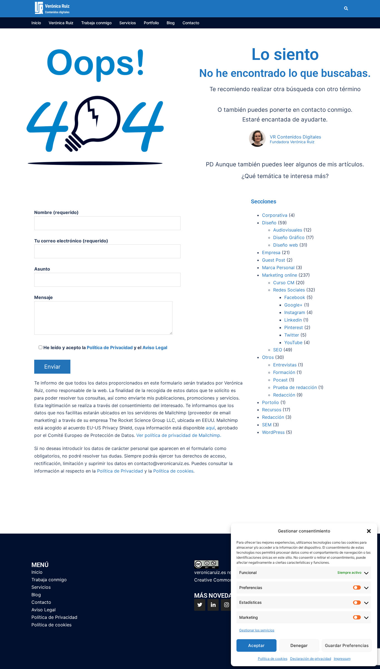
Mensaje (43, 297)
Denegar (299, 645)
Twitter (291, 335)
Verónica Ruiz (61, 22)
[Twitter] (199, 605)
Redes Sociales (289, 290)
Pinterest (293, 327)
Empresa (271, 252)
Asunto (42, 269)
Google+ (293, 305)
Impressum (342, 658)
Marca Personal (278, 267)
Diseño (269, 222)
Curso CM (283, 282)
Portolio (270, 402)
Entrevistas (285, 365)
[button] (369, 531)
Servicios (127, 22)
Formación (284, 372)
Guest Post (273, 260)
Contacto (190, 22)
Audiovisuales (287, 230)
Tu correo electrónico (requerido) (71, 241)
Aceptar (256, 645)
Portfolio (151, 22)
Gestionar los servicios (256, 630)
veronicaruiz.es (210, 572)
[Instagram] (226, 605)
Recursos (271, 409)
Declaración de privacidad (310, 658)
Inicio (36, 22)
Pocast (280, 380)
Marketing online (279, 275)
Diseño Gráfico (289, 237)
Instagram (294, 312)
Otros (268, 357)
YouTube (293, 342)
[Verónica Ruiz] (52, 8)
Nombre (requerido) (56, 212)
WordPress (273, 432)
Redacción (284, 395)
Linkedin (293, 320)
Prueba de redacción (295, 387)
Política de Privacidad (110, 347)
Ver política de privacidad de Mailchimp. (178, 435)
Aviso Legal (154, 347)
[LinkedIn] (213, 605)
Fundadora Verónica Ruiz (292, 142)
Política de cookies (272, 658)
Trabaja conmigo (96, 22)
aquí (210, 427)
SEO (277, 349)
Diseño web (285, 245)
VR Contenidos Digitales (295, 137)
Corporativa (274, 215)
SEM (267, 424)
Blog (171, 22)
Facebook (294, 297)
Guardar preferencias (347, 645)
